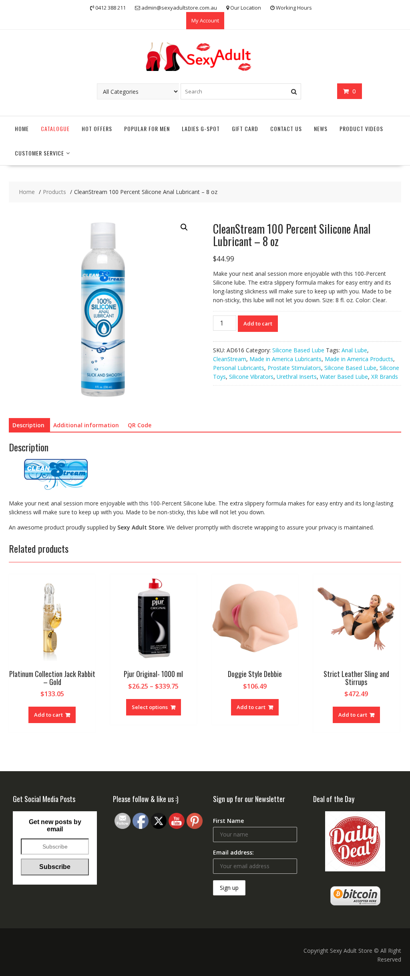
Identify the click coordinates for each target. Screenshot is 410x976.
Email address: (233, 852)
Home (22, 128)
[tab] (28, 425)
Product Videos (361, 128)
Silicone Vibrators (251, 376)
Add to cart (257, 323)
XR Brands (384, 376)
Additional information (86, 425)
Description (28, 425)
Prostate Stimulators (294, 368)
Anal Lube (354, 350)
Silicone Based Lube (298, 350)
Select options (150, 707)
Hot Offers (97, 128)
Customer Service (39, 153)
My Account (205, 20)
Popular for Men (147, 128)
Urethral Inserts (297, 376)
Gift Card (245, 128)
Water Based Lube (344, 376)
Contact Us (286, 128)
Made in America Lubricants (285, 359)
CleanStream (229, 359)
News (321, 128)
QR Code (139, 425)
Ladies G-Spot (201, 128)
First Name (228, 820)
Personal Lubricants (238, 368)
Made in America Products (359, 359)
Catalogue (55, 128)
